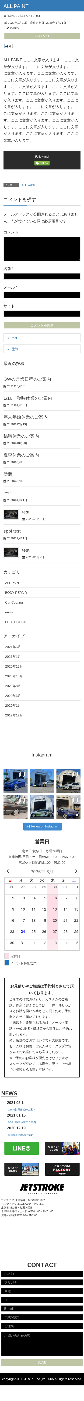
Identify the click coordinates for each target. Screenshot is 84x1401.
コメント (11, 232)
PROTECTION (16, 622)
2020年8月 (13, 686)
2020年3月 (13, 696)
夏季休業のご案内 (21, 454)
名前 (8, 269)
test (14, 338)
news (9, 612)
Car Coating (14, 602)
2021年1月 (13, 656)
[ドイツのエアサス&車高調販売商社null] (16, 807)
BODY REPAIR (16, 592)
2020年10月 (14, 676)
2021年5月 (13, 647)
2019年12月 (14, 715)
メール (10, 287)
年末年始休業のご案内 (26, 417)
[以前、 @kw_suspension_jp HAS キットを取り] (16, 781)
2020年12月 (14, 666)
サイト (9, 306)
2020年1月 (13, 705)
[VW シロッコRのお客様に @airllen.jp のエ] (42, 807)
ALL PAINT (42, 35)
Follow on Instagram (45, 826)
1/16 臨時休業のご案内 (28, 398)
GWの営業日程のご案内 (27, 379)
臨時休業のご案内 (21, 436)
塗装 (15, 349)
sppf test (12, 531)
